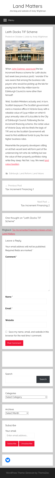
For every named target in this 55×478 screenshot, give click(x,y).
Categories (10, 393)
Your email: (10, 431)
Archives (9, 409)
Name (9, 297)
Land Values (38, 173)
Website (9, 320)
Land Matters (27, 6)
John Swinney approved (24, 69)
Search (8, 374)
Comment (11, 257)
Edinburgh (14, 173)
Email (8, 308)
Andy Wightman (40, 36)
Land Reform (25, 173)
